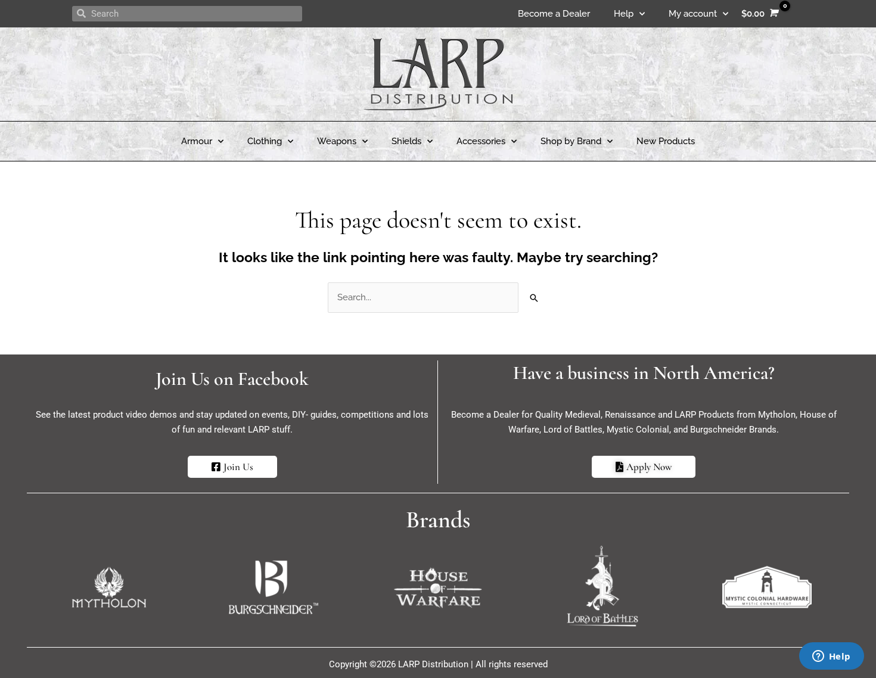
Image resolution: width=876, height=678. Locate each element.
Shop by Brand (570, 141)
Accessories (480, 141)
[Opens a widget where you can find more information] (831, 657)
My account (693, 13)
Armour (196, 141)
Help (623, 13)
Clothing (264, 141)
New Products (665, 141)
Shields (406, 141)
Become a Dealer (554, 13)
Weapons (336, 141)
